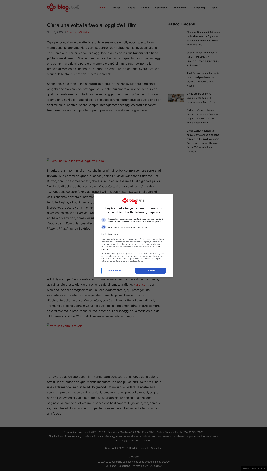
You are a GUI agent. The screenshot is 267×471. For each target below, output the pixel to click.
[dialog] (133, 235)
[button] (133, 234)
